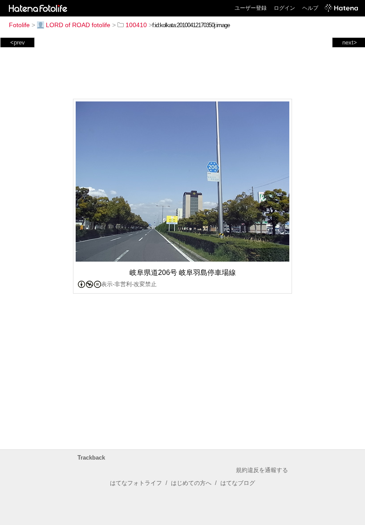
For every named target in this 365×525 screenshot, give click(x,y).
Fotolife (19, 24)
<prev (17, 42)
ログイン (284, 8)
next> (349, 42)
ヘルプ (310, 8)
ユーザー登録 (251, 8)
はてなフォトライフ (136, 483)
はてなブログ (237, 483)
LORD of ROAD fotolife (78, 24)
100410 (136, 24)
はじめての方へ (191, 483)
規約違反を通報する (262, 470)
